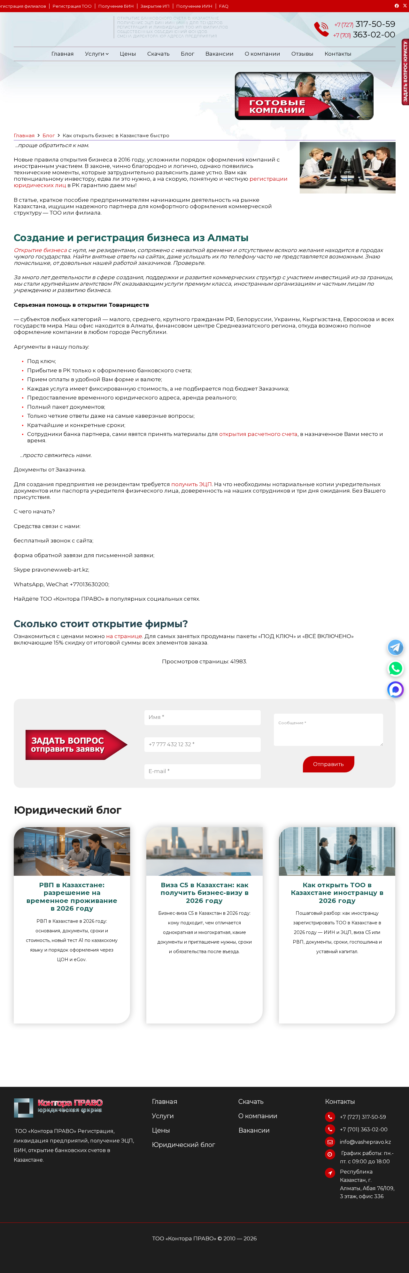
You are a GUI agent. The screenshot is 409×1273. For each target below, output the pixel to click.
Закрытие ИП (155, 6)
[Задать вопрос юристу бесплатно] (405, 71)
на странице (124, 636)
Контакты (338, 54)
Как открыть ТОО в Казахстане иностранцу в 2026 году (337, 893)
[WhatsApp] (395, 668)
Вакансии (219, 54)
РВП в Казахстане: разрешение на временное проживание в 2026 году (71, 896)
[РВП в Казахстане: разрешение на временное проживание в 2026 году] (72, 851)
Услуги (95, 54)
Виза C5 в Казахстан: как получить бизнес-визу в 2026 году (204, 893)
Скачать (158, 54)
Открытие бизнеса (40, 250)
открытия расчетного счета (258, 434)
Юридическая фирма (58, 30)
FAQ (223, 6)
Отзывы (302, 54)
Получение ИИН (194, 6)
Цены (128, 54)
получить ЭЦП (191, 484)
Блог (187, 54)
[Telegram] (395, 647)
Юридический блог (183, 1145)
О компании (262, 54)
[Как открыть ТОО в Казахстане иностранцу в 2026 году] (337, 851)
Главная (62, 54)
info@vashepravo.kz (365, 1142)
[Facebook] (396, 6)
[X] (405, 6)
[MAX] (395, 689)
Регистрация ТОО (72, 6)
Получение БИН (116, 6)
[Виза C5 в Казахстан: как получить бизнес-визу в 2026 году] (204, 851)
